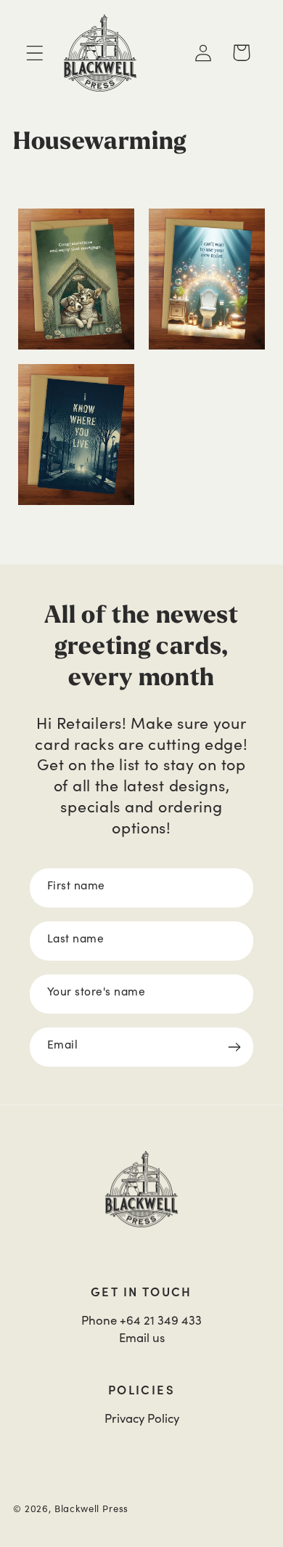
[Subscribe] (234, 1047)
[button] (35, 52)
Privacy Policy (141, 1418)
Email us (142, 1337)
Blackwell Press (91, 1508)
